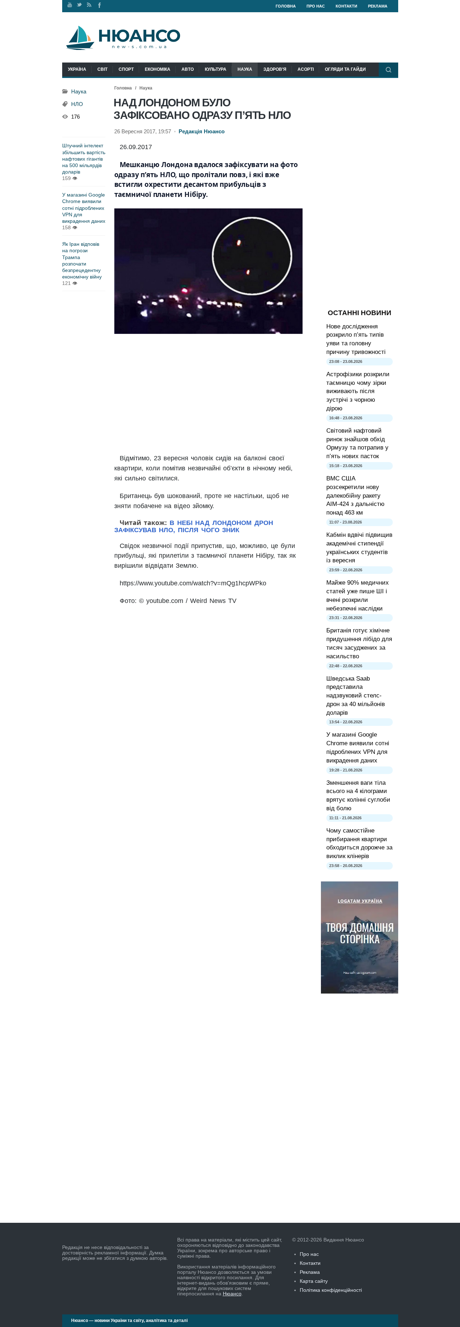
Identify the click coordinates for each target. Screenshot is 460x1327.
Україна (77, 69)
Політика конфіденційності (331, 1290)
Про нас (316, 6)
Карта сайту (314, 1281)
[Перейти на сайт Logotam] (359, 992)
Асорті (306, 69)
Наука (245, 69)
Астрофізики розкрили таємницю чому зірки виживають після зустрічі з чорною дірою (358, 391)
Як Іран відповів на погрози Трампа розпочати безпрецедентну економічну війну (82, 260)
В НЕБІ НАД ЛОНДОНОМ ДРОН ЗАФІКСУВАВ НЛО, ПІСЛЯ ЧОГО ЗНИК (193, 526)
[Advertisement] (208, 394)
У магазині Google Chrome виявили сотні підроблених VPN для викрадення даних (83, 208)
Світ (102, 69)
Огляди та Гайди (345, 69)
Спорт (126, 69)
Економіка (157, 69)
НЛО (77, 104)
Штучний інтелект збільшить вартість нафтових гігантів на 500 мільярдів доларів (83, 159)
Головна (286, 6)
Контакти (346, 6)
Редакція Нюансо (202, 131)
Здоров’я (274, 69)
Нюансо (232, 1293)
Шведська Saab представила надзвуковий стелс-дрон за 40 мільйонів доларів (355, 695)
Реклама (377, 6)
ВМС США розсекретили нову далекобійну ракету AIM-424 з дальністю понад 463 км (355, 495)
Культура (215, 69)
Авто (187, 69)
